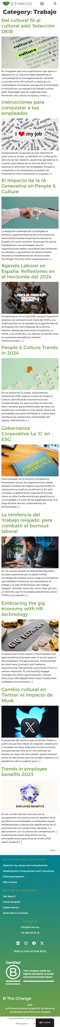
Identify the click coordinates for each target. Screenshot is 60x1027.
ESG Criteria (10, 882)
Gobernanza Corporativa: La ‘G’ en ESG (25, 433)
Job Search (9, 896)
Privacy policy (22, 1024)
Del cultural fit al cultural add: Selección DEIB (28, 25)
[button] (42, 3)
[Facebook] (34, 943)
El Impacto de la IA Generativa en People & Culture (28, 186)
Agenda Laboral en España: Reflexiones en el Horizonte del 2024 (28, 271)
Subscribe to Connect (15, 913)
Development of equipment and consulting (28, 871)
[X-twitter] (42, 943)
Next (54, 850)
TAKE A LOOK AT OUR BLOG (30, 951)
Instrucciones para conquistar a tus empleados (22, 107)
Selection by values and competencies (25, 865)
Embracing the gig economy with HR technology (23, 608)
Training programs (14, 876)
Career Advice (11, 907)
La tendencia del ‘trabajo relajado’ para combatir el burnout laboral (26, 523)
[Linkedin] (18, 943)
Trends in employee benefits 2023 (24, 771)
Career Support (11, 901)
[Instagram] (26, 943)
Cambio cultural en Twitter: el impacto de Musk (27, 695)
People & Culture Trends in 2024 (29, 350)
